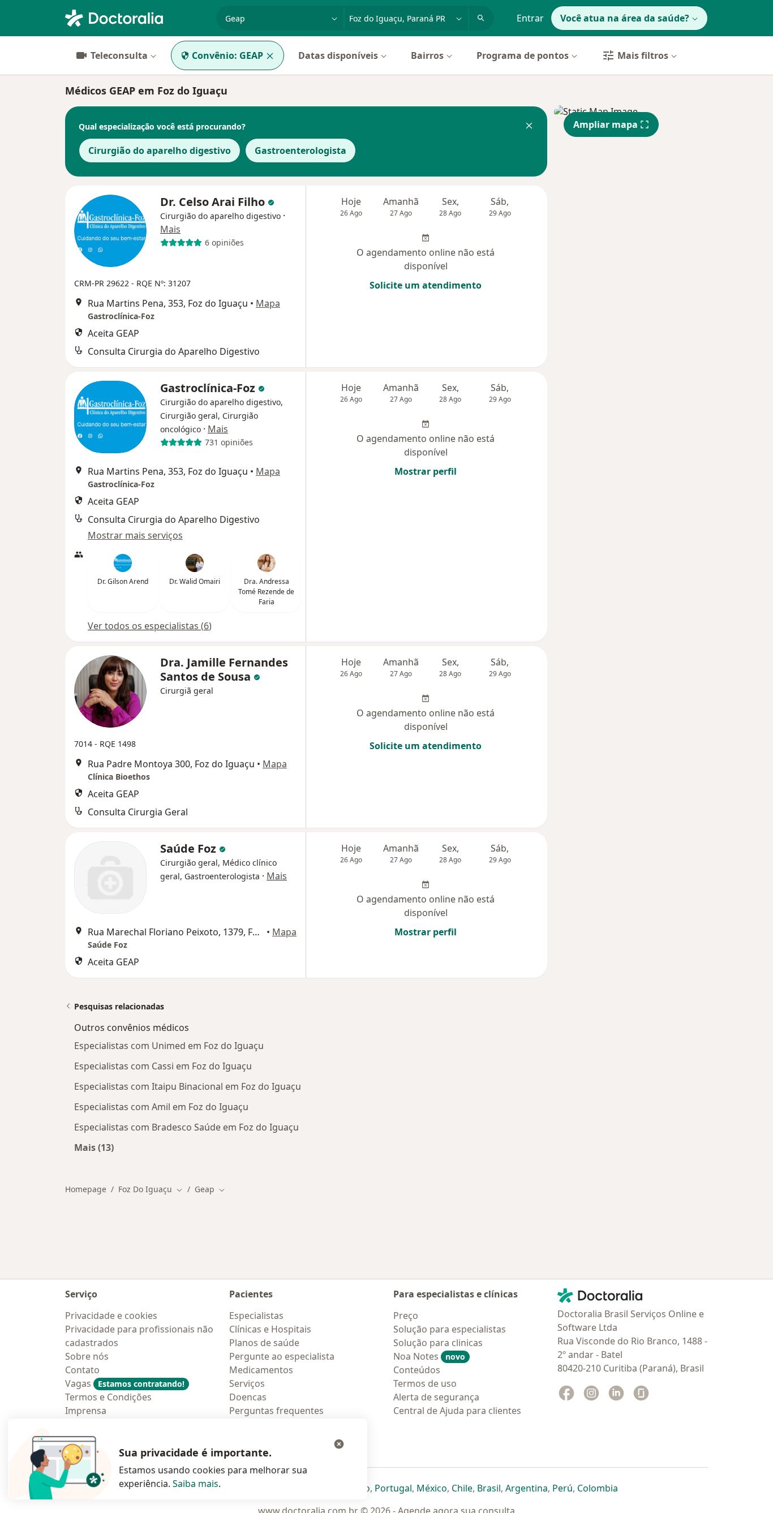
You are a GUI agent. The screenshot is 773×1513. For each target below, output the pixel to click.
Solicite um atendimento (426, 285)
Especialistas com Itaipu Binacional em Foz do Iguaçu (187, 1086)
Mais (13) (94, 1147)
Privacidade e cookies (111, 1315)
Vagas (124, 1383)
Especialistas (256, 1315)
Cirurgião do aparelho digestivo (159, 150)
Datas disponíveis (338, 55)
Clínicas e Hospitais (270, 1329)
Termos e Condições (108, 1397)
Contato (82, 1370)
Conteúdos (416, 1370)
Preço (405, 1315)
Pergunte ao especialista (281, 1356)
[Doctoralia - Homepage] (136, 17)
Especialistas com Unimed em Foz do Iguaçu (169, 1045)
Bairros (427, 55)
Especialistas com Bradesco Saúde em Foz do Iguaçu (186, 1127)
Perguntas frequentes (276, 1410)
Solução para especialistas (449, 1329)
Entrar (530, 18)
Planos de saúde (264, 1342)
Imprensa (85, 1410)
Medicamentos (261, 1370)
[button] (529, 127)
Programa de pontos (522, 55)
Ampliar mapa (605, 124)
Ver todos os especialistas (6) (150, 626)
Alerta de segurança (436, 1397)
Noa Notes (429, 1356)
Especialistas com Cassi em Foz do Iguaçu (163, 1066)
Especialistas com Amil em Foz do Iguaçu (161, 1107)
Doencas (248, 1397)
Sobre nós (87, 1356)
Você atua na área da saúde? (624, 18)
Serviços (247, 1383)
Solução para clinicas (438, 1342)
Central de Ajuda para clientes (457, 1410)
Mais (170, 229)
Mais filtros (642, 55)
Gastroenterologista (300, 150)
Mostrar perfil (425, 471)
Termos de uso (425, 1383)
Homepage (85, 1189)
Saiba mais (195, 1483)
